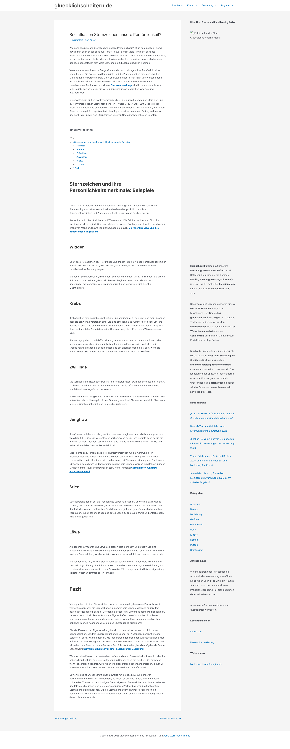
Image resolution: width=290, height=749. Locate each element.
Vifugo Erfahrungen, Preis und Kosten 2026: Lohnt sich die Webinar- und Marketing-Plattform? (210, 461)
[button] (181, 5)
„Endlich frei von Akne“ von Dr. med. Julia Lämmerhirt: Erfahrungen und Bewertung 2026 (212, 443)
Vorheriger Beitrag (66, 718)
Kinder (194, 534)
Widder (81, 146)
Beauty (194, 509)
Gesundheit (196, 524)
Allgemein (195, 504)
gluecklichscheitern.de (83, 5)
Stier (81, 161)
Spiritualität (77, 39)
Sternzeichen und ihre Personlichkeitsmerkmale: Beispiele (102, 142)
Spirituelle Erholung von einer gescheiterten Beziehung (113, 648)
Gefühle (194, 519)
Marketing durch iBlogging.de (206, 664)
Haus (193, 529)
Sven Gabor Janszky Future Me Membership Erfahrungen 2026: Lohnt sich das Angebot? (210, 478)
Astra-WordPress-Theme (176, 735)
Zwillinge (83, 153)
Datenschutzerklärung (202, 642)
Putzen (194, 544)
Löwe (81, 164)
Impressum (196, 631)
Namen (194, 539)
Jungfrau (83, 157)
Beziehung (196, 514)
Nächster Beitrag (170, 718)
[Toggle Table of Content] (71, 138)
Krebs (81, 149)
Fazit (77, 168)
